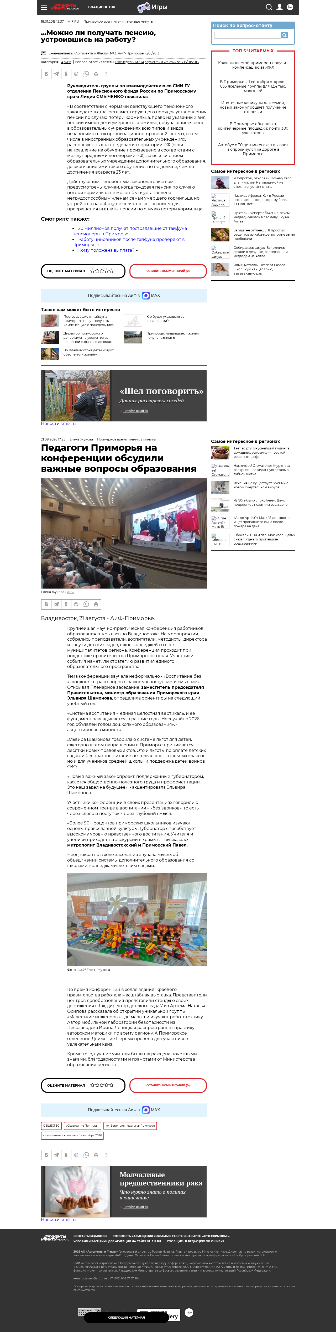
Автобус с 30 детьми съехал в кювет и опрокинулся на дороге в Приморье (253, 149)
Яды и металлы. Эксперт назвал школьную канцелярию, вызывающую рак (259, 269)
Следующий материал (126, 1317)
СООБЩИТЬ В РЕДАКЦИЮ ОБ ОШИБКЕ (195, 1241)
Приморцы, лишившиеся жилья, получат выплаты (173, 335)
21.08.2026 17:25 (53, 439)
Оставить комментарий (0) (168, 271)
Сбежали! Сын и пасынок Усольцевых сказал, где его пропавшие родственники (264, 539)
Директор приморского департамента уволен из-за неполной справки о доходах (88, 337)
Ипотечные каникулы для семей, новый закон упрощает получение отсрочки (253, 107)
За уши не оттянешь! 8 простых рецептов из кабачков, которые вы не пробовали (264, 234)
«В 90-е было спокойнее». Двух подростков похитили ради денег (261, 502)
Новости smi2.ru (58, 423)
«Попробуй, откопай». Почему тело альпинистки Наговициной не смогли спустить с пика (263, 182)
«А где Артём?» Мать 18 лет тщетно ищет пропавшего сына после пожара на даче (262, 522)
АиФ (70, 592)
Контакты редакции (90, 1236)
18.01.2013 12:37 (52, 21)
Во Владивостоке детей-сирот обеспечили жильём (89, 352)
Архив (66, 62)
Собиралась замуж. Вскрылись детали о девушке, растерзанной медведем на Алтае (261, 252)
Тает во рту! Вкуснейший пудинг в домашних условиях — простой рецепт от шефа (262, 452)
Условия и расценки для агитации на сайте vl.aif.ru (117, 1241)
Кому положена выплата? (106, 250)
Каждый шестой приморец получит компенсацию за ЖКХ (253, 65)
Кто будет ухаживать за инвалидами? (165, 319)
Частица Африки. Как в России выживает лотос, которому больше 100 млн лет (262, 200)
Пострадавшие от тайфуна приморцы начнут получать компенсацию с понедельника (89, 321)
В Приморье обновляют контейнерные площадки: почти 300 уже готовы (253, 128)
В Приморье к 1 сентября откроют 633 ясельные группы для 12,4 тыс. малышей (253, 86)
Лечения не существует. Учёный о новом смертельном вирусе (261, 485)
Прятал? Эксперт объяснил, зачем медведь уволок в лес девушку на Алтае (262, 217)
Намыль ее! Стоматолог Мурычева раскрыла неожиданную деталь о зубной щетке (262, 470)
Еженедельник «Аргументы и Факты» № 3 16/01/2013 (157, 62)
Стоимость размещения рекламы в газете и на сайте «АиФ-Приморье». (171, 1236)
